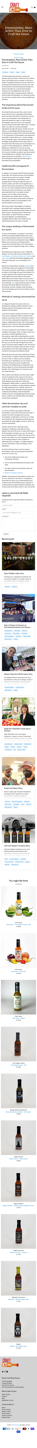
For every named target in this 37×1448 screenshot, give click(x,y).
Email (4, 509)
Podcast (16, 639)
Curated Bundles (7, 1383)
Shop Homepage (7, 1381)
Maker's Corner (6, 1411)
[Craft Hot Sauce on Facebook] (5, 1372)
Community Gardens (17, 801)
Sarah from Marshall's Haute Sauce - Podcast (18, 730)
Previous (16, 54)
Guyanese (7, 586)
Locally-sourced (20, 687)
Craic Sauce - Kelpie (18, 1018)
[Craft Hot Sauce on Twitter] (3, 1372)
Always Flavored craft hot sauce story (18, 674)
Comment (5, 516)
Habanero (14, 586)
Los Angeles (16, 804)
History (12, 72)
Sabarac (27, 266)
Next (22, 54)
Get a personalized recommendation (13, 1387)
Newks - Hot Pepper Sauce (18, 1346)
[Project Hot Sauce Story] (18, 771)
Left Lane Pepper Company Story (17, 846)
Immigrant (23, 859)
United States (8, 749)
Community (8, 633)
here (13, 283)
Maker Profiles (26, 636)
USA (14, 749)
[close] (35, 1)
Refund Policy (6, 1417)
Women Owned (21, 749)
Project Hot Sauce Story (13, 788)
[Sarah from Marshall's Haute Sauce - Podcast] (18, 712)
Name (4, 502)
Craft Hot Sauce (15, 1425)
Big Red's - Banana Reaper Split (18, 1299)
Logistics (27, 861)
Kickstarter (26, 801)
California (24, 630)
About (3, 1407)
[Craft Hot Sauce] (18, 7)
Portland (19, 747)
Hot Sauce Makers (9, 636)
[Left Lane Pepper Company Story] (18, 829)
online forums (26, 156)
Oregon (7, 747)
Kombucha (18, 636)
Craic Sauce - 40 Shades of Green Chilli (18, 924)
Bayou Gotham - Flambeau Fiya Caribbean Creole (18, 1205)
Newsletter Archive (7, 1400)
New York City (8, 807)
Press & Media (6, 1409)
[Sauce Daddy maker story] (18, 556)
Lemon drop (8, 804)
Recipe (17, 72)
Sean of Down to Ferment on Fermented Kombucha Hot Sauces (17, 626)
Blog (21, 57)
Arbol (6, 859)
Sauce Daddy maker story (14, 573)
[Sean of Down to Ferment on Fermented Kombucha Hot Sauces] (18, 608)
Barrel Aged (17, 630)
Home (16, 57)
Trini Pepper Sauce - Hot (18, 1065)
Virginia (15, 690)
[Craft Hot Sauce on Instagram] (7, 1372)
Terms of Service (7, 1415)
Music (22, 804)
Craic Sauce (5, 258)
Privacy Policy (6, 1413)
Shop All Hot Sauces (8, 1385)
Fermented (5, 72)
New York (28, 804)
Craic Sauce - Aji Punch (18, 971)
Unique (25, 747)
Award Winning (8, 630)
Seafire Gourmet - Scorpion (18, 1252)
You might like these (18, 880)
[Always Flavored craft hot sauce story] (18, 659)
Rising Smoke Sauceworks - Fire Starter (18, 1112)
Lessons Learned (9, 861)
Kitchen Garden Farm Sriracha (22, 256)
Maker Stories (8, 639)
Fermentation (16, 633)
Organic (15, 807)
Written (23, 72)
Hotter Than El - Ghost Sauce (18, 1159)
